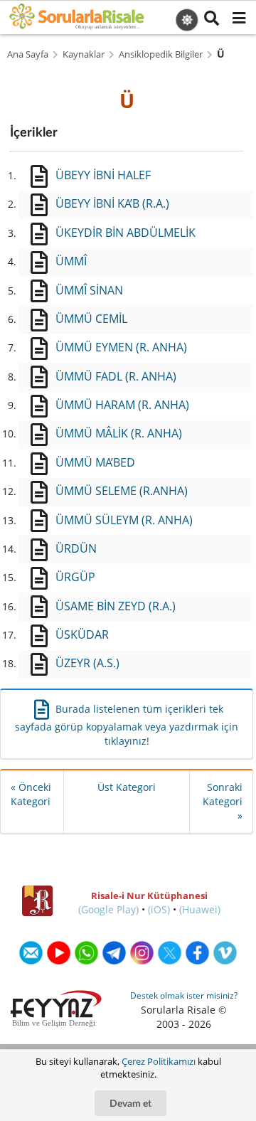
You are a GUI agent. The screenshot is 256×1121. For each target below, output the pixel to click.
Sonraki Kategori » (222, 801)
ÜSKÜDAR (82, 634)
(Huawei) (199, 909)
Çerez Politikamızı (159, 1061)
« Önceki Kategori (31, 794)
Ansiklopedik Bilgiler (161, 54)
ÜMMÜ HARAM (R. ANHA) (122, 405)
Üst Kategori (126, 787)
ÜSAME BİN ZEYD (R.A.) (115, 606)
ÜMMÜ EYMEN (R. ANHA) (121, 347)
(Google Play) (108, 909)
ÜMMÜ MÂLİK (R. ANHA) (118, 433)
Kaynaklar (84, 54)
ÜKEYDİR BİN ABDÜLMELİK (125, 232)
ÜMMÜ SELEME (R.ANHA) (121, 491)
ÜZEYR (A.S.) (87, 663)
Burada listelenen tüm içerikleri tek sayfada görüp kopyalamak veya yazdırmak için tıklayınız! (126, 725)
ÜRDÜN (76, 548)
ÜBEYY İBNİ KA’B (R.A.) (112, 203)
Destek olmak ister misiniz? (184, 995)
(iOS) (159, 909)
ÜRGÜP (75, 577)
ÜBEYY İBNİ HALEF (103, 175)
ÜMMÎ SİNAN (89, 290)
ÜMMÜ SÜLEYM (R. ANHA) (124, 520)
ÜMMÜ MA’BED (95, 462)
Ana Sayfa (27, 54)
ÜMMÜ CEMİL (91, 318)
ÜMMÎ (71, 261)
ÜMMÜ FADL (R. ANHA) (115, 376)
